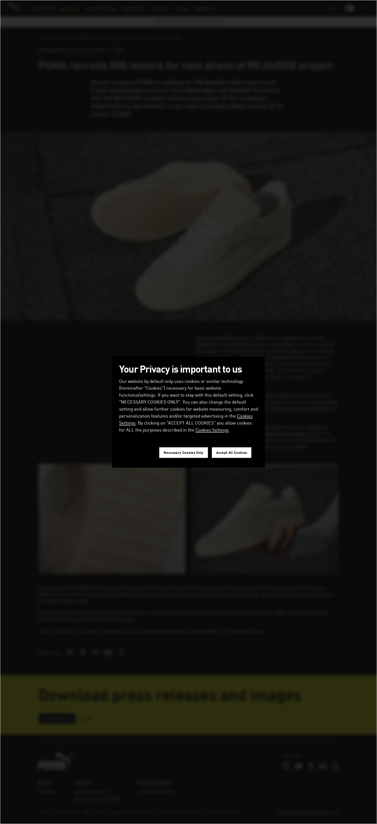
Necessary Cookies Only (183, 452)
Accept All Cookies (231, 452)
